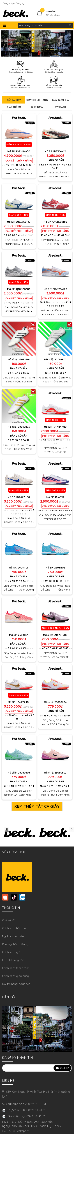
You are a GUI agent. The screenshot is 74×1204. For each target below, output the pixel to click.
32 (9, 372)
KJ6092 (59, 497)
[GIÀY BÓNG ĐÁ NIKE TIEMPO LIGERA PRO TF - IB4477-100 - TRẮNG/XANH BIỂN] (19, 476)
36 (24, 372)
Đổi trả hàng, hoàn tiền (16, 984)
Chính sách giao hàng (15, 976)
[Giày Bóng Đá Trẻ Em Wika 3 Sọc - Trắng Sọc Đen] (19, 339)
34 (16, 372)
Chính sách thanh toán (15, 968)
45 (55, 443)
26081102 (59, 567)
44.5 (57, 305)
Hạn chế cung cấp (13, 960)
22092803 (24, 426)
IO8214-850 (23, 151)
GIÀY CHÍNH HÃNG (37, 99)
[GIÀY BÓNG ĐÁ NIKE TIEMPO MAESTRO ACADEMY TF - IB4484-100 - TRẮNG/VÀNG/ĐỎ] (55, 406)
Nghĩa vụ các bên (13, 936)
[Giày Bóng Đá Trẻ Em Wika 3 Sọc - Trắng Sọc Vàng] (19, 406)
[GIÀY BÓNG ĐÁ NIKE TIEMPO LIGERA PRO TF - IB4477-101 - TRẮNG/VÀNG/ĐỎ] (19, 681)
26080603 (24, 772)
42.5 (25, 164)
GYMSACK (60, 106)
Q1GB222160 (59, 221)
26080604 (60, 702)
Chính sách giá (11, 952)
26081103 (23, 567)
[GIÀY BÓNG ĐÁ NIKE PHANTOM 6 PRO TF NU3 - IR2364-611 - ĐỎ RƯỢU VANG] (55, 130)
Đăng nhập (8, 3)
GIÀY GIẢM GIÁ (60, 99)
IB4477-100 (23, 497)
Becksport (22, 1131)
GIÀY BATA (37, 106)
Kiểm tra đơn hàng (62, 3)
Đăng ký (20, 3)
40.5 (12, 164)
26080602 (60, 772)
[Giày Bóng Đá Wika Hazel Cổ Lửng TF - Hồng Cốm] (19, 614)
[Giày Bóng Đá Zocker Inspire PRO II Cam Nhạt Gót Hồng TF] (55, 752)
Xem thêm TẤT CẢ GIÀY (37, 806)
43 (30, 164)
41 (16, 164)
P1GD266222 (59, 289)
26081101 (23, 635)
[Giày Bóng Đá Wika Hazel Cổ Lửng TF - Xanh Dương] (19, 546)
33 (13, 372)
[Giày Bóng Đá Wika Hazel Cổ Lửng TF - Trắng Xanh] (55, 546)
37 (27, 372)
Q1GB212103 (23, 289)
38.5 (41, 164)
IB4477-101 (23, 702)
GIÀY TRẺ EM (14, 106)
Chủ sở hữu (9, 920)
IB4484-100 (59, 426)
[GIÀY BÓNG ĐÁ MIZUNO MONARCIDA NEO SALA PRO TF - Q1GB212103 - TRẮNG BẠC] (19, 268)
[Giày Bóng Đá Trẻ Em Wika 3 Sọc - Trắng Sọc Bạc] (55, 339)
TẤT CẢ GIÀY (14, 99)
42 (20, 164)
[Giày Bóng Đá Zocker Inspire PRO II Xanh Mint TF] (19, 752)
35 (20, 372)
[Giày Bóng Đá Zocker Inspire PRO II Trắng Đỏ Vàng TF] (55, 681)
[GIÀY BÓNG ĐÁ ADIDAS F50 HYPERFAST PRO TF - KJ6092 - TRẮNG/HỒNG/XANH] (55, 476)
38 (62, 305)
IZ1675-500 (60, 635)
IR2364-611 (59, 151)
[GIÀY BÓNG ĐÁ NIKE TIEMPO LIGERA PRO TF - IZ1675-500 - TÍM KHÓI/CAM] (55, 614)
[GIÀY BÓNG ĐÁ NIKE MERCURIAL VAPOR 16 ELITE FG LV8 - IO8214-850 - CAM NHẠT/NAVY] (19, 130)
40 (7, 164)
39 (3, 164)
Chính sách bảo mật (14, 928)
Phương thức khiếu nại (15, 944)
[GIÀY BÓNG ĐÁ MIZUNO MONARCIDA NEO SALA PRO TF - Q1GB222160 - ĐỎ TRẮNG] (55, 201)
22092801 (24, 359)
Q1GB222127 (23, 221)
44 (33, 164)
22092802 (60, 359)
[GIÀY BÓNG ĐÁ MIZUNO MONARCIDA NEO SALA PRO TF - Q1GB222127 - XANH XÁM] (19, 201)
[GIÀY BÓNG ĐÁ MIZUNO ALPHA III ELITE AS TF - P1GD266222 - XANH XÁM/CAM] (55, 268)
